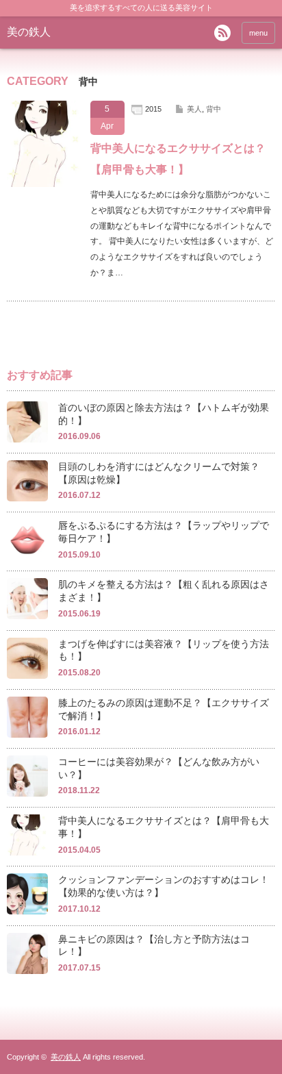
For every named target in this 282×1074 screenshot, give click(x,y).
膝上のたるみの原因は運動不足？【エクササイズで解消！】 (163, 709)
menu (258, 33)
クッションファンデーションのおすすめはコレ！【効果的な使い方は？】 (163, 886)
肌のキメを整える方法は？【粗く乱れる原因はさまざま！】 (163, 591)
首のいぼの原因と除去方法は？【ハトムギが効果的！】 (163, 414)
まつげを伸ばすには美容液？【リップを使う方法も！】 (163, 650)
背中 (213, 109)
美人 (194, 109)
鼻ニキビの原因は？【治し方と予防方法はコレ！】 (154, 946)
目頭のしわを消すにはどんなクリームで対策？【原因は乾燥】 (158, 473)
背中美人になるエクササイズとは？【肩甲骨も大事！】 (178, 158)
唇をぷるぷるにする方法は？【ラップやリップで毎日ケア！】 (163, 532)
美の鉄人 (29, 32)
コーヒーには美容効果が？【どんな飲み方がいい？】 (158, 768)
